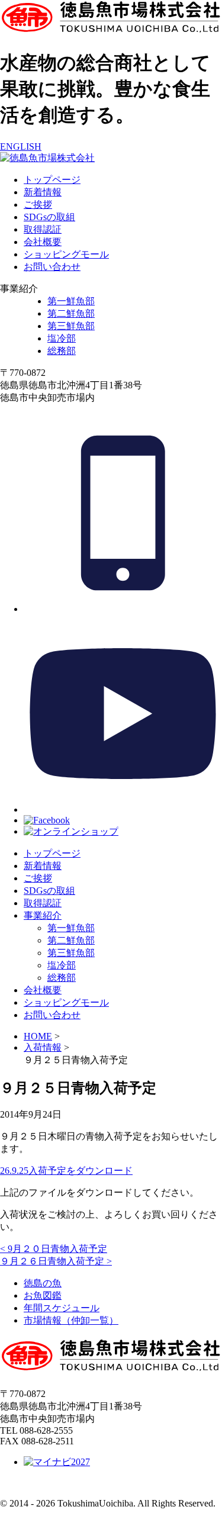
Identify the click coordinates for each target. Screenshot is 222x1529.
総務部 (61, 351)
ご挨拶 (38, 204)
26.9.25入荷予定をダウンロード (66, 1171)
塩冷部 (61, 338)
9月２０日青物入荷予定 (53, 1249)
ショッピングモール (66, 254)
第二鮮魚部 (71, 313)
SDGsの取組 (49, 217)
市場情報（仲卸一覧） (71, 1320)
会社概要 (43, 242)
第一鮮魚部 (71, 301)
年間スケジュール (61, 1308)
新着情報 (43, 192)
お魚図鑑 (43, 1295)
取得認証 (43, 229)
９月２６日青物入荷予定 (56, 1261)
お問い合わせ (52, 267)
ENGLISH (20, 146)
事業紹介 (43, 915)
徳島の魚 (43, 1283)
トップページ (52, 180)
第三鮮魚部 (71, 326)
